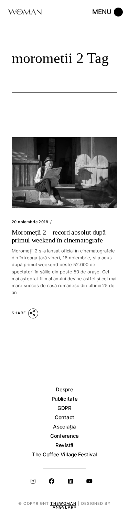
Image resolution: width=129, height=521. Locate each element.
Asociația (64, 426)
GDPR (64, 408)
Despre (64, 389)
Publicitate (65, 398)
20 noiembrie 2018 (30, 221)
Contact (64, 417)
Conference (64, 436)
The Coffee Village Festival (64, 454)
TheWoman (63, 503)
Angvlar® (64, 507)
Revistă (64, 445)
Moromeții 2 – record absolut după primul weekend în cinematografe (59, 235)
